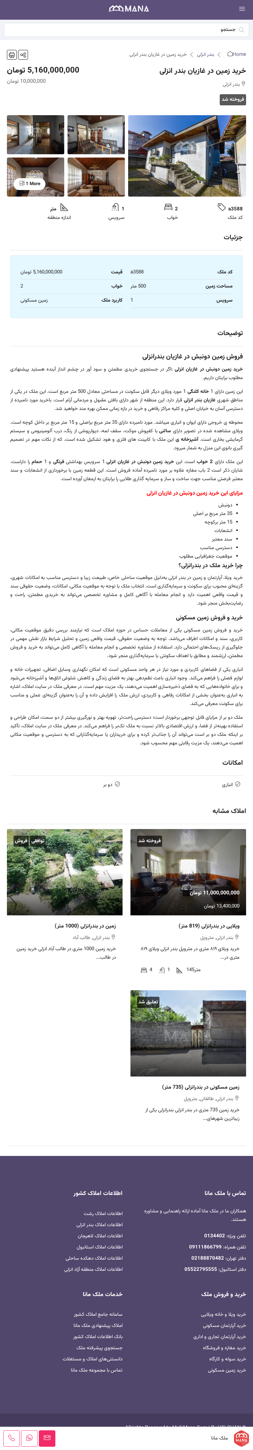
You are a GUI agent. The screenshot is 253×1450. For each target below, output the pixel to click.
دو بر (107, 785)
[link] (188, 872)
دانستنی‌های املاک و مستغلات (93, 1359)
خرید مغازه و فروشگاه (224, 1348)
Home (239, 54)
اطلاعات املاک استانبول (100, 1247)
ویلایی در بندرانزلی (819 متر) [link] (209, 926)
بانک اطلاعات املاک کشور (98, 1337)
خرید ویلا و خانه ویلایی (223, 1314)
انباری (227, 785)
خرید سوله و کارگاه (227, 1359)
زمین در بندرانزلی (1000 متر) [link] (85, 926)
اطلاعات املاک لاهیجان (100, 1236)
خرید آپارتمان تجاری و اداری (219, 1337)
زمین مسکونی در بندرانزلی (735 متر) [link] (200, 1087)
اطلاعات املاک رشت (103, 1214)
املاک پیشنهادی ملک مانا (98, 1326)
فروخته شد (233, 99)
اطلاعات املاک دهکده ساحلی (94, 1258)
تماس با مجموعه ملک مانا (97, 1370)
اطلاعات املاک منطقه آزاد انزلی (93, 1269)
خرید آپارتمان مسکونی (224, 1326)
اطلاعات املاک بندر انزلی (99, 1225)
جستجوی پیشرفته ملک (99, 1348)
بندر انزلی (205, 54)
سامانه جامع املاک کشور (98, 1314)
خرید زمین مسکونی (227, 1370)
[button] (23, 55)
